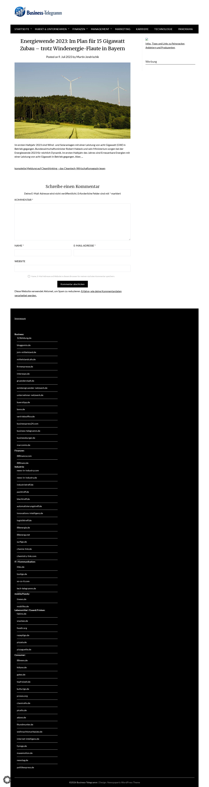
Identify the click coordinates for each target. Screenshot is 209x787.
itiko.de (20, 566)
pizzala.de (22, 642)
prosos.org (22, 695)
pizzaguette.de (24, 649)
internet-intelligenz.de (28, 738)
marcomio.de (23, 445)
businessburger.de (26, 437)
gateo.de (21, 674)
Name (19, 245)
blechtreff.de (23, 499)
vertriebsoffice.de (26, 416)
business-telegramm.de (28, 430)
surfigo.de (22, 541)
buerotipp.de (23, 402)
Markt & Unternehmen (51, 29)
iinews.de (21, 599)
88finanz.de (22, 463)
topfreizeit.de (23, 681)
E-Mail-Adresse (85, 245)
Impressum (20, 318)
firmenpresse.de (25, 366)
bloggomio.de (24, 345)
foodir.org (22, 628)
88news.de (22, 660)
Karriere (142, 29)
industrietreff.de (25, 484)
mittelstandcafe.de (26, 359)
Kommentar (24, 199)
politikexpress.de (25, 767)
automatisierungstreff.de (29, 506)
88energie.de (23, 527)
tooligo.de (22, 574)
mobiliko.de (23, 606)
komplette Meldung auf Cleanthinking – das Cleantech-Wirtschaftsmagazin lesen (60, 168)
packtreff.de (23, 491)
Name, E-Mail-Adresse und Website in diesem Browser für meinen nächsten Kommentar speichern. (73, 276)
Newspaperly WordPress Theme (123, 782)
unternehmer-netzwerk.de (30, 395)
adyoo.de (21, 717)
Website (20, 261)
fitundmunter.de (25, 724)
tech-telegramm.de (26, 588)
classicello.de (23, 703)
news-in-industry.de (27, 477)
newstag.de (22, 760)
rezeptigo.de (23, 635)
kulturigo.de (23, 688)
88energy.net (23, 534)
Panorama (185, 29)
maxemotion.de (24, 753)
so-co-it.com (23, 581)
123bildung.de (24, 338)
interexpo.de (23, 373)
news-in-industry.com (28, 470)
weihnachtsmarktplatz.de (29, 731)
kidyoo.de (22, 667)
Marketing (122, 29)
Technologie (163, 29)
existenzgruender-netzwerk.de (32, 387)
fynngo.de (22, 746)
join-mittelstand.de (26, 352)
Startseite (22, 29)
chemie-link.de (24, 549)
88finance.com (24, 456)
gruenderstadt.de (25, 380)
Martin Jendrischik (87, 57)
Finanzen (78, 29)
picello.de (22, 710)
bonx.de (21, 409)
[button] (7, 780)
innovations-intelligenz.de (30, 513)
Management (100, 29)
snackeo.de (22, 620)
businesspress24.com (27, 423)
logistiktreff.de (24, 520)
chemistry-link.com (26, 556)
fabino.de (21, 613)
